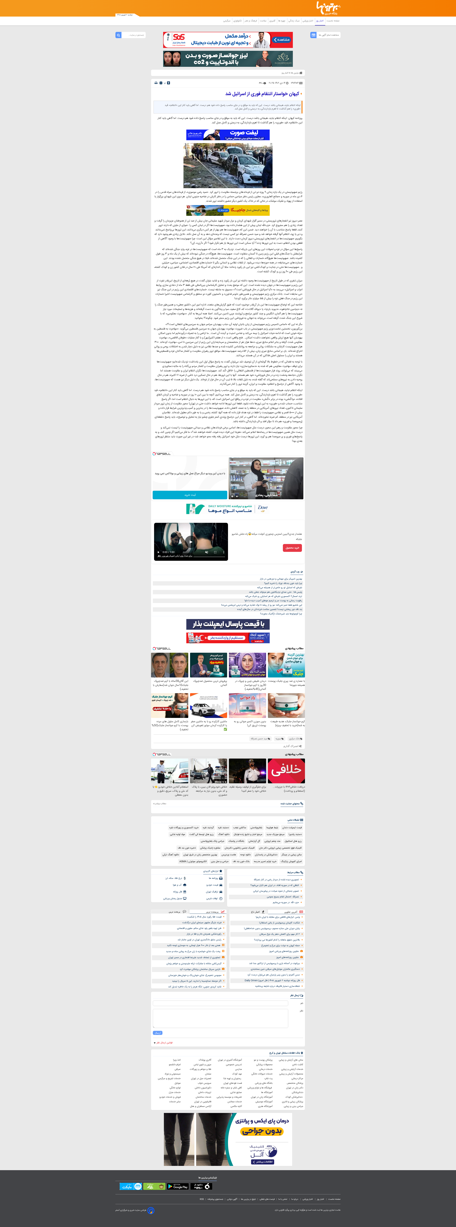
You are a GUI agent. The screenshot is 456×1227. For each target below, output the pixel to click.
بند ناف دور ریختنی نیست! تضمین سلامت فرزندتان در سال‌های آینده (269, 609)
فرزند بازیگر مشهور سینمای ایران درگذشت (201, 923)
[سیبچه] (201, 1187)
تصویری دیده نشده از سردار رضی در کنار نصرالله (276, 879)
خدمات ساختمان (203, 1097)
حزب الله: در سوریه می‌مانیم (286, 902)
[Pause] (232, 496)
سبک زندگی (294, 21)
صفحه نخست (333, 21)
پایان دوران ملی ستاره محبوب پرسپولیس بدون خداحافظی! (272, 928)
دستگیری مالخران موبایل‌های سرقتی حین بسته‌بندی (275, 969)
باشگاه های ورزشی (264, 1083)
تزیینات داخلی (204, 1092)
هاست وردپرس (228, 855)
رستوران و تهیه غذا (232, 1079)
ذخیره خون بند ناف (187, 848)
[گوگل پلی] (178, 1187)
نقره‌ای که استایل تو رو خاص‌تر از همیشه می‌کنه (279, 587)
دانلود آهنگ (223, 834)
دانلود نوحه (245, 855)
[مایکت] (131, 1187)
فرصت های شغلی (267, 1199)
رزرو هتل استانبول (293, 841)
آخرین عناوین (290, 912)
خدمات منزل (175, 1092)
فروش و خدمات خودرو (170, 1097)
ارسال (158, 1033)
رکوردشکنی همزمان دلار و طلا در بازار (204, 934)
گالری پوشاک (205, 1060)
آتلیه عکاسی (236, 1106)
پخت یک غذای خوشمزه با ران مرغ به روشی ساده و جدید (193, 951)
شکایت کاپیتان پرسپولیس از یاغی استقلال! (279, 923)
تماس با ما (283, 1199)
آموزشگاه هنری (265, 1106)
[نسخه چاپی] (156, 82)
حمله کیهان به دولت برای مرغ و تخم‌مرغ (280, 945)
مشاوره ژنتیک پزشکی (210, 848)
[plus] (168, 83)
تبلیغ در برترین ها (248, 1199)
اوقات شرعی (212, 899)
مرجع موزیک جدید (275, 834)
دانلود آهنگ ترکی (170, 855)
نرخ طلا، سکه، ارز (173, 878)
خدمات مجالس (234, 1102)
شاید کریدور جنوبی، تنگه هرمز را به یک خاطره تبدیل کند (194, 987)
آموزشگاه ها (267, 1092)
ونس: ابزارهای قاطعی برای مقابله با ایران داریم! (278, 917)
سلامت (263, 21)
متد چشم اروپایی (272, 841)
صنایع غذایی (236, 1092)
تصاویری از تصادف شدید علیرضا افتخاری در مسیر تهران (194, 958)
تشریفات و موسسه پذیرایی (229, 1097)
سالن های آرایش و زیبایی (291, 1060)
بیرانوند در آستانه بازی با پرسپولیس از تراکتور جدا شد (274, 963)
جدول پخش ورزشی (172, 899)
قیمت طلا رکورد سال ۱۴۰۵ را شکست (204, 917)
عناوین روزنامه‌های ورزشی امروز (284, 951)
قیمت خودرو (212, 885)
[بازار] (154, 1187)
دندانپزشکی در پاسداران (266, 855)
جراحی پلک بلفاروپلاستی (212, 841)
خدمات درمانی (266, 1069)
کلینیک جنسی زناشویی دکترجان (240, 848)
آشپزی (272, 21)
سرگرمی (227, 21)
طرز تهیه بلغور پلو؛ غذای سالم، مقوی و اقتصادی (199, 928)
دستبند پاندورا (295, 834)
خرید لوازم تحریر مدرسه (265, 861)
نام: (301, 1003)
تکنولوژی (237, 21)
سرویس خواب (204, 1083)
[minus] (161, 82)
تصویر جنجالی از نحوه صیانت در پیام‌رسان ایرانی (276, 891)
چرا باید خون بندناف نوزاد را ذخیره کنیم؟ (283, 583)
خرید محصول (292, 548)
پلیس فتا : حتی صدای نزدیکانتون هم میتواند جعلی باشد (275, 592)
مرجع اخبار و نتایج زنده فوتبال (248, 834)
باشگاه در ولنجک (236, 841)
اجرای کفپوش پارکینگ (291, 861)
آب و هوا (177, 885)
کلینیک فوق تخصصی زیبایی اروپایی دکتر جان (280, 848)
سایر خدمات (175, 1102)
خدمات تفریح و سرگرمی (169, 1079)
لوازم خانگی (175, 1088)
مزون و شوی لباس (202, 1065)
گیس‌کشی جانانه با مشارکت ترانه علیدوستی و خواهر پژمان (193, 964)
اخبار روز (320, 21)
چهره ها (282, 21)
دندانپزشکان (297, 1092)
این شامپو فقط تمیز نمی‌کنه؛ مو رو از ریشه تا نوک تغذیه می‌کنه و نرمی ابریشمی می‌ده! (261, 605)
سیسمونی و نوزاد (173, 1074)
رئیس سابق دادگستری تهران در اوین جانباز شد (199, 940)
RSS (202, 1199)
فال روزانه (177, 892)
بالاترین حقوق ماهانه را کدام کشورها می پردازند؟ (277, 940)
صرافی (178, 1069)
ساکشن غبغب (239, 828)
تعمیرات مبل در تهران (201, 1079)
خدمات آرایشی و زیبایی (292, 1069)
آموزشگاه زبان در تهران (262, 1097)
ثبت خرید (190, 495)
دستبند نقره (223, 828)
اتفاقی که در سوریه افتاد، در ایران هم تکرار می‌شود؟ (274, 885)
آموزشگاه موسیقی (264, 1102)
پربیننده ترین (212, 911)
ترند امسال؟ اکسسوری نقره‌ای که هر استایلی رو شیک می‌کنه (273, 596)
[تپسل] (154, 454)
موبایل (178, 1083)
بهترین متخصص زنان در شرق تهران (200, 855)
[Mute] (237, 496)
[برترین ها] (327, 8)
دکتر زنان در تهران (294, 1088)
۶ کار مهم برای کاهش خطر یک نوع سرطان (279, 934)
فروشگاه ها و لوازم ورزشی (260, 1088)
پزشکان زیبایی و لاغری (292, 1102)
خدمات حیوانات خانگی (262, 1074)
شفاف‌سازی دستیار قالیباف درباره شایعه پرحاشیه (277, 986)
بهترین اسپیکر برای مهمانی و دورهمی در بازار (281, 579)
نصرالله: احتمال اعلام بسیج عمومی (283, 897)
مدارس (238, 1069)
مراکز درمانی (297, 1079)
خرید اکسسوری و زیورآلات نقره (184, 828)
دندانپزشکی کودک (294, 1097)
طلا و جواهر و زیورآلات (200, 1069)
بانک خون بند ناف (241, 861)
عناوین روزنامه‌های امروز (287, 957)
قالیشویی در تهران (202, 1102)
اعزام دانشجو (175, 1065)
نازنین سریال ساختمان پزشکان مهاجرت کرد (200, 969)
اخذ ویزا (177, 1060)
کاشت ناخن (297, 1065)
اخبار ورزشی (308, 21)
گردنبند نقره (208, 828)
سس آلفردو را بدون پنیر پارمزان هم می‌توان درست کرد (273, 975)
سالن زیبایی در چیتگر (292, 855)
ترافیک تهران (212, 892)
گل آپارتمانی (254, 841)
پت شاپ (268, 1079)
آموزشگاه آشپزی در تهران (230, 1060)
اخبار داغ (255, 912)
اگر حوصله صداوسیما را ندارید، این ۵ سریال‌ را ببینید (196, 981)
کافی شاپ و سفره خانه (231, 1088)
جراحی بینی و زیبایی (293, 1106)
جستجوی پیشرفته (215, 1199)
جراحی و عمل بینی (220, 861)
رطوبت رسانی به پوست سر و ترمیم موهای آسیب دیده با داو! (273, 600)
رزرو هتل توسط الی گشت (201, 834)
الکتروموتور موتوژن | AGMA (193, 861)
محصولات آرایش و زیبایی (291, 1074)
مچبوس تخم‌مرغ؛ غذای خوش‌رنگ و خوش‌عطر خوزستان (194, 975)
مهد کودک (237, 1074)
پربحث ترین (174, 911)
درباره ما (295, 1199)
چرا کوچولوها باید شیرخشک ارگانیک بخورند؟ (281, 614)
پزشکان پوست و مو (263, 1060)
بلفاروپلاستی (256, 828)
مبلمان (208, 1074)
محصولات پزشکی (264, 1065)
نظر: (301, 1011)
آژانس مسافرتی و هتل (200, 1106)
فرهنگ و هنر (251, 21)
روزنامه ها (213, 878)
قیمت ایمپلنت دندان (292, 828)
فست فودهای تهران (232, 1083)
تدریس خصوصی (234, 1065)
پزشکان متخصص (295, 1083)
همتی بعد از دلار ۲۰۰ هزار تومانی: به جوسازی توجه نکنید (193, 945)
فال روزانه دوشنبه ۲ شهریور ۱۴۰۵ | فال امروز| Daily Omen (272, 980)
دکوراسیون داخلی (203, 1088)
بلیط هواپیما (272, 828)
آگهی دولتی (232, 1199)
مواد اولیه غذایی (177, 834)
